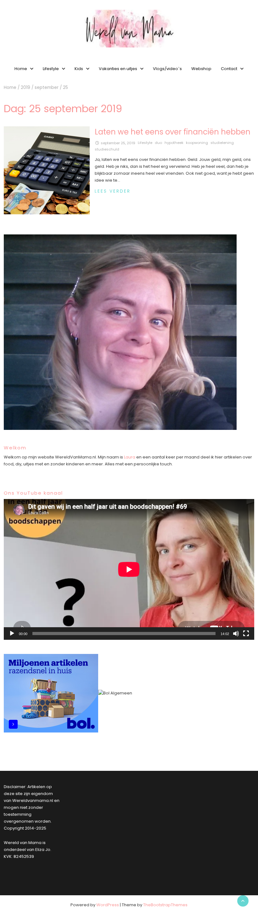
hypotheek (174, 142)
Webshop (201, 69)
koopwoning (197, 142)
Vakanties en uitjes (118, 69)
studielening (222, 142)
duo (158, 142)
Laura (129, 457)
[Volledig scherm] (246, 633)
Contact (229, 69)
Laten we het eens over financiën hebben (172, 132)
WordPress (107, 905)
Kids (79, 69)
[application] (129, 569)
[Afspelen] (12, 633)
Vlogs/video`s (167, 69)
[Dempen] (236, 633)
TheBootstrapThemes (165, 905)
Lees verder (113, 191)
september (47, 88)
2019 (25, 88)
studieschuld (107, 149)
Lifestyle (51, 69)
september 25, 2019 (118, 142)
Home (20, 69)
